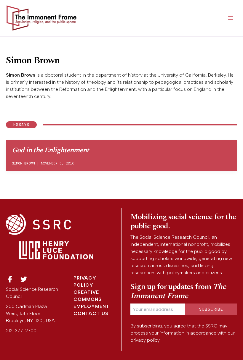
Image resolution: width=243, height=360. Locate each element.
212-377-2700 (21, 330)
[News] (10, 279)
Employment (91, 306)
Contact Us (90, 313)
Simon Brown (23, 163)
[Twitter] (24, 279)
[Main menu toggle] (230, 18)
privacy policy (144, 340)
